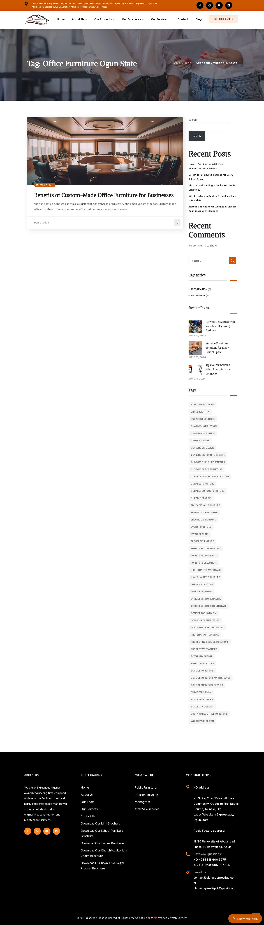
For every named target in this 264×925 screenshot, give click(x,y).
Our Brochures (131, 19)
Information (44, 185)
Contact (183, 19)
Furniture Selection (203, 562)
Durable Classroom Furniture (210, 476)
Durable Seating (201, 498)
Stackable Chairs (202, 699)
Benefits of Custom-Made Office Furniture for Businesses (104, 195)
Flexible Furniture (202, 541)
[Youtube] (219, 5)
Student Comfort (202, 706)
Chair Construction (204, 426)
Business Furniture (203, 419)
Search (193, 119)
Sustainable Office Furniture (209, 713)
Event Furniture (201, 527)
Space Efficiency (201, 692)
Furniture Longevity (204, 555)
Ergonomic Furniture (204, 512)
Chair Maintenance (203, 433)
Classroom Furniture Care (208, 455)
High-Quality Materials (206, 570)
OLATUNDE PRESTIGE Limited (207, 627)
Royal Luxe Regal (201, 656)
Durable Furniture (202, 483)
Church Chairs (200, 440)
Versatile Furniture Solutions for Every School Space (211, 177)
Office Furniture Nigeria (206, 598)
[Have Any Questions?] (188, 854)
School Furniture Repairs (207, 685)
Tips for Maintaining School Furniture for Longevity (213, 187)
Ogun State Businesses (205, 620)
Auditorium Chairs (202, 404)
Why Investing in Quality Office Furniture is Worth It (212, 198)
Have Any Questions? (208, 854)
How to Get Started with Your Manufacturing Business (206, 166)
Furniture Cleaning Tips (206, 548)
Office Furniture (201, 591)
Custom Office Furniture (206, 469)
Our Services (159, 19)
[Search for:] (213, 260)
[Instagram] (209, 5)
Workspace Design (202, 721)
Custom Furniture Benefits (208, 462)
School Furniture (202, 670)
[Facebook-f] (199, 5)
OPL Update (198, 295)
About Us (78, 19)
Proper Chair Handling (205, 634)
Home (61, 19)
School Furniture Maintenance (210, 678)
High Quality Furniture (205, 577)
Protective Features (204, 649)
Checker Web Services (174, 918)
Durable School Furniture (207, 491)
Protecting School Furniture (209, 642)
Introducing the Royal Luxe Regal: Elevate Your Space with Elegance (212, 209)
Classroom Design (202, 447)
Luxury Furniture (202, 584)
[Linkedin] (228, 5)
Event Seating (199, 534)
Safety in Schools (202, 663)
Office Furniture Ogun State (208, 606)
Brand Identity (200, 411)
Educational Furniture (205, 505)
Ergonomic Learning (203, 519)
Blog (187, 63)
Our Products (103, 19)
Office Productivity (203, 613)
